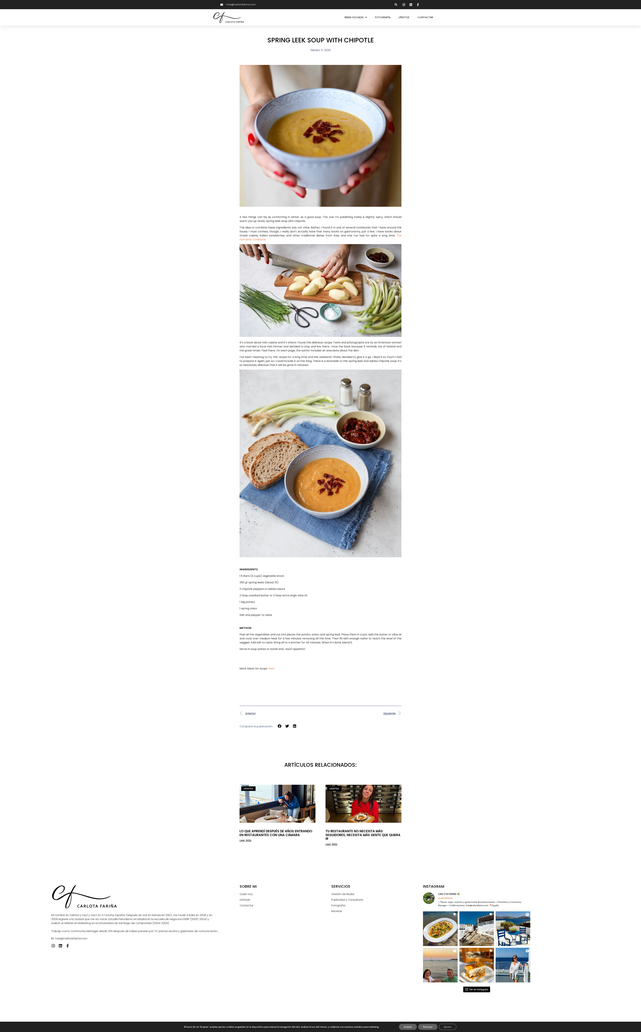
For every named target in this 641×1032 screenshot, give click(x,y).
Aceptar (408, 1026)
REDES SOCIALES (354, 17)
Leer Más (245, 840)
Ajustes (447, 1026)
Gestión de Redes (342, 894)
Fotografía (338, 905)
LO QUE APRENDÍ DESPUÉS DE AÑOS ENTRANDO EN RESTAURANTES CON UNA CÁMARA (276, 833)
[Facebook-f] (67, 946)
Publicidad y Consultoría (347, 900)
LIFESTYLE (404, 17)
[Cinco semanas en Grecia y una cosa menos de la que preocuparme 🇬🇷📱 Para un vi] (513, 928)
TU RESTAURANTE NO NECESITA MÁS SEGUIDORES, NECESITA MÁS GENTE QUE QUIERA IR (363, 835)
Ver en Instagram (478, 989)
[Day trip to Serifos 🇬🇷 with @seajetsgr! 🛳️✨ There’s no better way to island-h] (513, 965)
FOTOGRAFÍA (382, 17)
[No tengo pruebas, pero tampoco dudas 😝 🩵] (440, 965)
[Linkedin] (60, 946)
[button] (396, 4)
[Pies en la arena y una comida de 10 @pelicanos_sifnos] (440, 928)
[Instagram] (53, 946)
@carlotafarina (445, 898)
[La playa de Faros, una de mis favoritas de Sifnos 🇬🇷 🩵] (476, 928)
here (271, 668)
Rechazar (428, 1026)
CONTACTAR (425, 17)
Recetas (336, 911)
